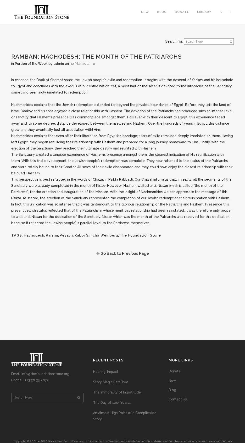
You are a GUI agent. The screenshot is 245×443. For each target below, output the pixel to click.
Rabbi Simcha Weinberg (96, 235)
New (172, 380)
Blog (172, 390)
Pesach (66, 235)
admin (59, 64)
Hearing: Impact (105, 372)
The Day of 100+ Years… (112, 402)
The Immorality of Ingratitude (117, 392)
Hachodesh (34, 235)
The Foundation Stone (140, 235)
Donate (175, 371)
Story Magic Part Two (110, 382)
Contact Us (178, 399)
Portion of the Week (31, 64)
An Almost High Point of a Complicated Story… (124, 416)
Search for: (174, 41)
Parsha (52, 235)
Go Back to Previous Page (124, 253)
